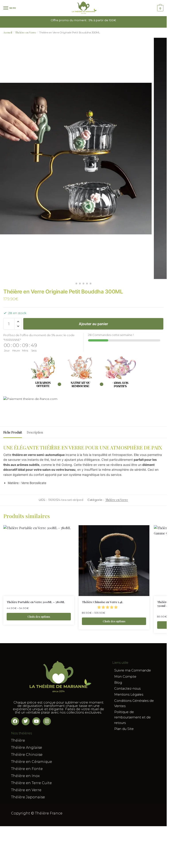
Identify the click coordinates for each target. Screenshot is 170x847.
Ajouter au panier (93, 324)
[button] (18, 321)
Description (35, 432)
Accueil (7, 32)
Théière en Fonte (27, 769)
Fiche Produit (12, 432)
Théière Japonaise (28, 797)
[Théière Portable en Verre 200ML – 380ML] (38, 560)
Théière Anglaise (26, 747)
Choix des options (38, 616)
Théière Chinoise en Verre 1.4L (102, 602)
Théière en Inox (25, 776)
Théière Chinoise (26, 754)
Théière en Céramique (31, 762)
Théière (18, 740)
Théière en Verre (25, 32)
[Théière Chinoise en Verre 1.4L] (114, 560)
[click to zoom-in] (76, 158)
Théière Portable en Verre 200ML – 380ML (36, 602)
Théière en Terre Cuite (31, 783)
